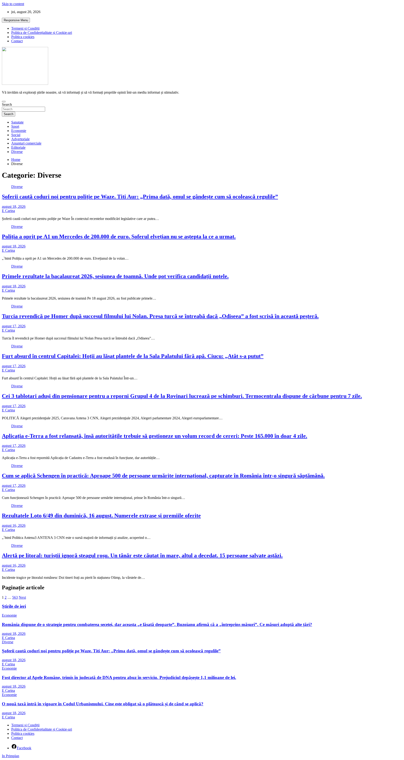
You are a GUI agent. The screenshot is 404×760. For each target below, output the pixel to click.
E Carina (8, 211)
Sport (15, 126)
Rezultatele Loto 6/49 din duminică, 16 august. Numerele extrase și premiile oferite (101, 516)
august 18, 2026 (13, 207)
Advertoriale (20, 139)
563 (15, 597)
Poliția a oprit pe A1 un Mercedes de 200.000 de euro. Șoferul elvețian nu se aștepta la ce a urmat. (119, 236)
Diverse (17, 152)
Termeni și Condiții (25, 28)
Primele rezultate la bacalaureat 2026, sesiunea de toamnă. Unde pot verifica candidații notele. (115, 276)
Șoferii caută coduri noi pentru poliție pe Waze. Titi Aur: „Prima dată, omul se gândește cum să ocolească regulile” (140, 197)
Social (15, 135)
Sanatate (17, 122)
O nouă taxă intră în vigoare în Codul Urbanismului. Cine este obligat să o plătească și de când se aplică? (102, 703)
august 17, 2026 (13, 326)
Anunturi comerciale (26, 143)
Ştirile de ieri (14, 606)
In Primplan (10, 756)
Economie (18, 131)
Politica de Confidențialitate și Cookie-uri (41, 33)
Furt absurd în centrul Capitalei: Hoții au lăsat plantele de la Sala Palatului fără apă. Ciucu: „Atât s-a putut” (132, 356)
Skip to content (13, 4)
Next (22, 597)
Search (7, 104)
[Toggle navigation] (4, 101)
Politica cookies (22, 37)
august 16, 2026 (13, 525)
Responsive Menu (16, 20)
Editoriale (18, 147)
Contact (17, 41)
